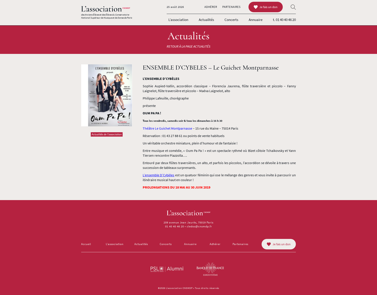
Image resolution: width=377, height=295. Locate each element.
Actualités (206, 19)
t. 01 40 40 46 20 (284, 19)
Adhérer (210, 7)
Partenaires (231, 7)
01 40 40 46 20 (174, 226)
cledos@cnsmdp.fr (199, 226)
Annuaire (255, 19)
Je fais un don (268, 7)
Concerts (231, 19)
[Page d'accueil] (105, 9)
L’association (178, 19)
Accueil (86, 244)
